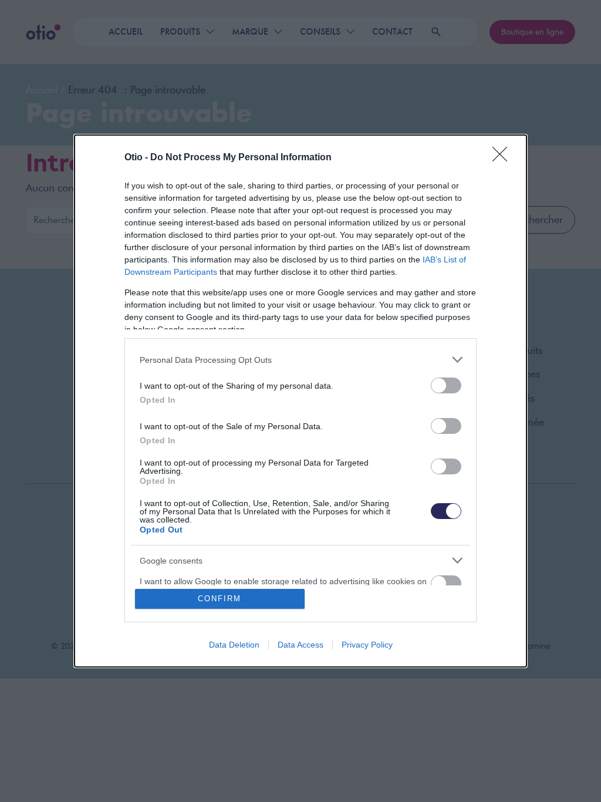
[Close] (503, 158)
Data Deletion (234, 644)
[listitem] (300, 359)
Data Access (300, 644)
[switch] (446, 385)
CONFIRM (219, 598)
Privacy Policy (367, 644)
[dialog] (300, 401)
